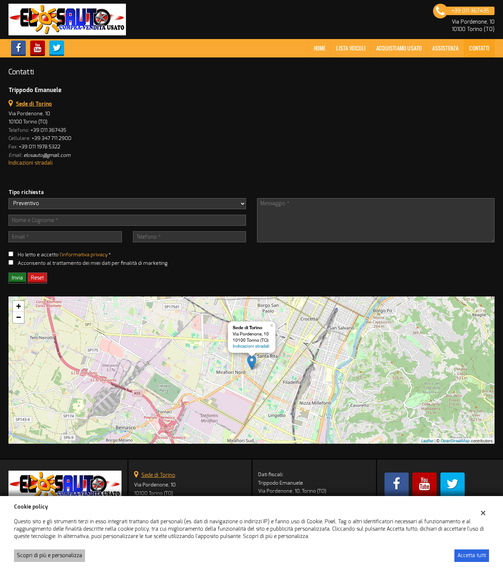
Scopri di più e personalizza (49, 555)
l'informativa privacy (84, 255)
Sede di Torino (158, 475)
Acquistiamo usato (399, 48)
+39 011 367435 (48, 130)
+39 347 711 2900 (51, 138)
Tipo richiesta (26, 192)
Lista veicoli (351, 48)
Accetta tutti (471, 555)
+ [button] (18, 306)
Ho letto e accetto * (64, 255)
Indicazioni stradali (30, 162)
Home (320, 48)
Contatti (479, 48)
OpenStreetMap (455, 441)
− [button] (18, 317)
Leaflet (427, 441)
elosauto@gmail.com (47, 155)
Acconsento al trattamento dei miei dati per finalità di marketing (93, 263)
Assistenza (445, 48)
